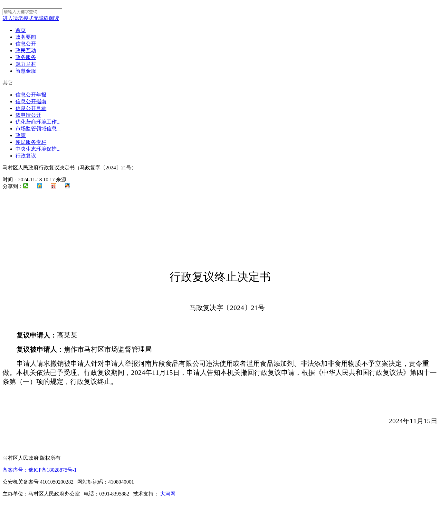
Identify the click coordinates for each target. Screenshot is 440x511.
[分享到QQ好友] (71, 186)
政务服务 (25, 57)
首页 (20, 30)
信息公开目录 (30, 108)
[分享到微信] (29, 186)
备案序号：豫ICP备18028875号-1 (40, 470)
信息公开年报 (30, 94)
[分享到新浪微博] (57, 186)
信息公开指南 (30, 101)
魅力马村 (25, 64)
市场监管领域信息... (38, 128)
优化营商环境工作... (38, 122)
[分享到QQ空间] (43, 186)
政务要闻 (25, 37)
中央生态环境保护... (38, 149)
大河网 (168, 493)
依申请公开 (28, 115)
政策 (20, 135)
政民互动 (25, 50)
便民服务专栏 (30, 142)
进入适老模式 (18, 18)
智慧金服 (25, 71)
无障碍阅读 (46, 18)
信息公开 (25, 43)
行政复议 (25, 155)
